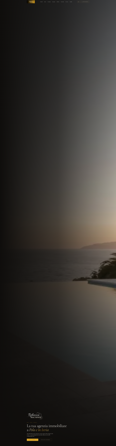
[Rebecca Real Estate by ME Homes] (31, 1)
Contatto (71, 1)
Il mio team (62, 1)
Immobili (41, 1)
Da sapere (53, 1)
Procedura (49, 1)
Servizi (45, 1)
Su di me (67, 1)
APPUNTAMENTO (85, 1)
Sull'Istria (58, 1)
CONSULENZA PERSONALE (45, 439)
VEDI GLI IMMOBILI (32, 439)
